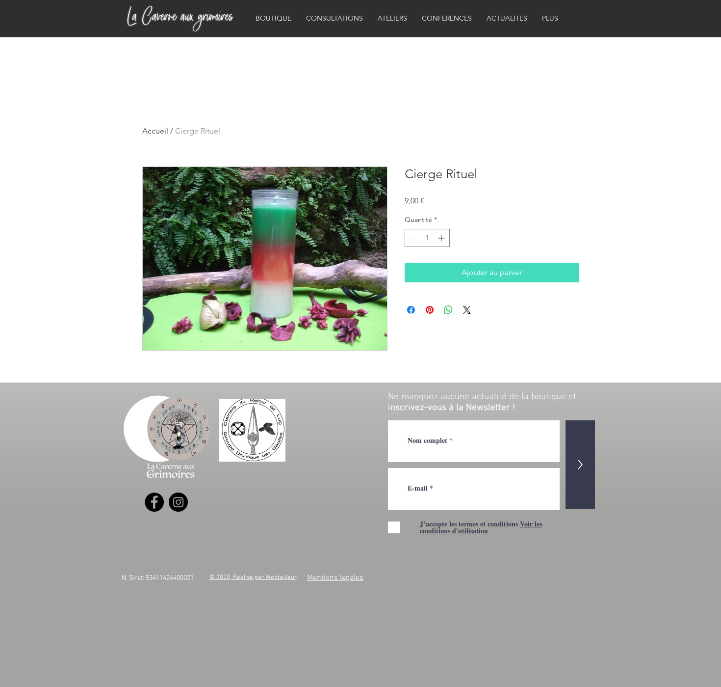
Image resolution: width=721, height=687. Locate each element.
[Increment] (442, 238)
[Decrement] (412, 238)
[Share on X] (467, 310)
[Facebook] (154, 502)
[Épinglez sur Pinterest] (430, 310)
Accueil (155, 131)
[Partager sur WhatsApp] (448, 310)
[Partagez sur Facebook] (411, 310)
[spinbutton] (427, 238)
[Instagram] (178, 502)
